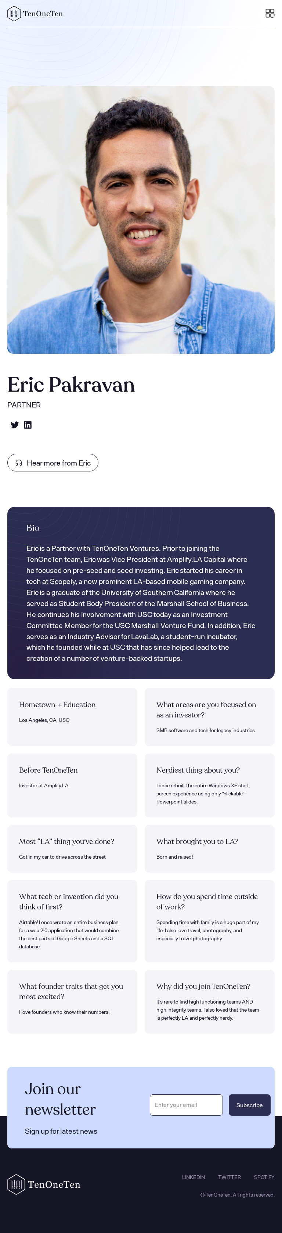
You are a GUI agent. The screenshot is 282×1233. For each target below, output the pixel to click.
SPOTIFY (264, 1177)
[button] (270, 13)
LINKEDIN (193, 1177)
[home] (35, 13)
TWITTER (229, 1177)
